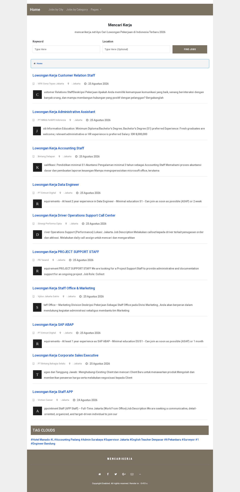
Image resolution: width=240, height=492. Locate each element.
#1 (197, 439)
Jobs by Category (77, 9)
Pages (95, 9)
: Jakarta (75, 83)
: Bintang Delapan (45, 156)
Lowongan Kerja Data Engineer (56, 185)
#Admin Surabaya (92, 439)
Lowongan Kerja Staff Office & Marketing (64, 288)
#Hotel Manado (40, 439)
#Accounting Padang (67, 439)
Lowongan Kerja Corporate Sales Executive (65, 355)
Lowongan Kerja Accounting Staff (58, 148)
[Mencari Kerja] (120, 459)
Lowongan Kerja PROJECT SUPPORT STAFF (66, 252)
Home (35, 9)
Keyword (38, 41)
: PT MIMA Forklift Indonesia (51, 120)
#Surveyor (188, 439)
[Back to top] (140, 474)
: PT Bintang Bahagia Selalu (50, 363)
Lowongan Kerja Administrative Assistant (64, 112)
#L (52, 439)
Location (108, 41)
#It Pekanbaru (172, 439)
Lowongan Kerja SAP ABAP (53, 324)
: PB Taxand (42, 260)
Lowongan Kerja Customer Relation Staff (64, 75)
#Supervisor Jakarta (116, 439)
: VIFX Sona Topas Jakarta (50, 83)
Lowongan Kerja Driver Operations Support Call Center (74, 215)
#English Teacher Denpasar (147, 439)
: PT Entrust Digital (46, 193)
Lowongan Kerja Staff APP (53, 392)
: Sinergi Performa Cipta (49, 223)
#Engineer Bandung (43, 443)
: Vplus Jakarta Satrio (47, 296)
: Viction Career (44, 400)
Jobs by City (55, 9)
